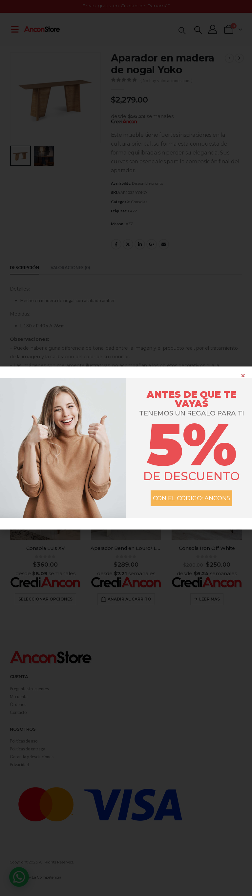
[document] (126, 448)
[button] (243, 375)
